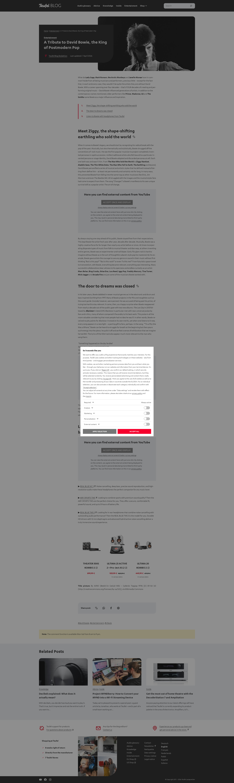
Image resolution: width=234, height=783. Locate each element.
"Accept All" (107, 379)
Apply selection (100, 431)
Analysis (87, 408)
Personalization (89, 419)
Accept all (134, 431)
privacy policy (137, 393)
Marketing (88, 413)
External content (90, 424)
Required (87, 402)
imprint (88, 396)
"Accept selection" (90, 387)
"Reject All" (105, 370)
